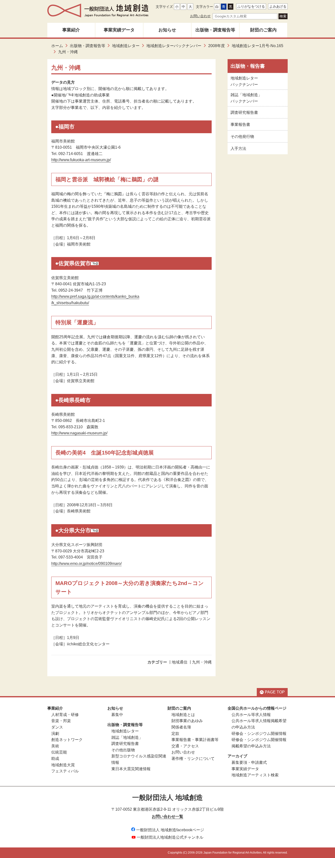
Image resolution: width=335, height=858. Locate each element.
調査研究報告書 (244, 112)
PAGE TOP (275, 692)
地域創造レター (126, 46)
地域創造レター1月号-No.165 (257, 46)
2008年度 (216, 46)
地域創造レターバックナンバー (173, 46)
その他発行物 (242, 136)
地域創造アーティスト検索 (255, 775)
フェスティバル (65, 771)
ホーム (57, 46)
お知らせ (167, 29)
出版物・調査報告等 (215, 29)
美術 (55, 746)
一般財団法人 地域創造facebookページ (170, 830)
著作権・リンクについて (193, 758)
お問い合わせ (200, 16)
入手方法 (238, 148)
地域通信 (179, 662)
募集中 (117, 715)
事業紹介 (71, 29)
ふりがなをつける (251, 6)
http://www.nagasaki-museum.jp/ (79, 433)
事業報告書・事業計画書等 (195, 740)
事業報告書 (240, 124)
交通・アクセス (185, 746)
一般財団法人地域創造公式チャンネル (170, 837)
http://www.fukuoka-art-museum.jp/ (81, 160)
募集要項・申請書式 (249, 762)
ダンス (57, 727)
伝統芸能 (59, 752)
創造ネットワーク (67, 740)
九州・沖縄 (202, 662)
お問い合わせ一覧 (167, 816)
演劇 (55, 733)
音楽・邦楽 (61, 721)
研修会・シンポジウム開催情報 (259, 733)
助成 (55, 758)
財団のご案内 (263, 29)
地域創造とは (183, 715)
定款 (175, 733)
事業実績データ (119, 29)
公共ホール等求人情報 (251, 715)
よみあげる (277, 6)
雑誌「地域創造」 (127, 737)
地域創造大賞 (63, 765)
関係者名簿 (181, 727)
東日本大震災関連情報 (131, 769)
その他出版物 (123, 750)
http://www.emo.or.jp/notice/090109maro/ (86, 563)
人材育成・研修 (65, 715)
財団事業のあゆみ (187, 721)
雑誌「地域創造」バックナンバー (246, 98)
